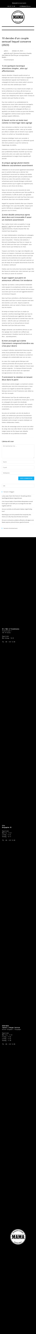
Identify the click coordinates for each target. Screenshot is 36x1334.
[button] (18, 28)
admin (6, 51)
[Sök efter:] (18, 485)
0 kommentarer (9, 60)
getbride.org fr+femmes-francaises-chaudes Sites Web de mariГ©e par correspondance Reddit (17, 55)
